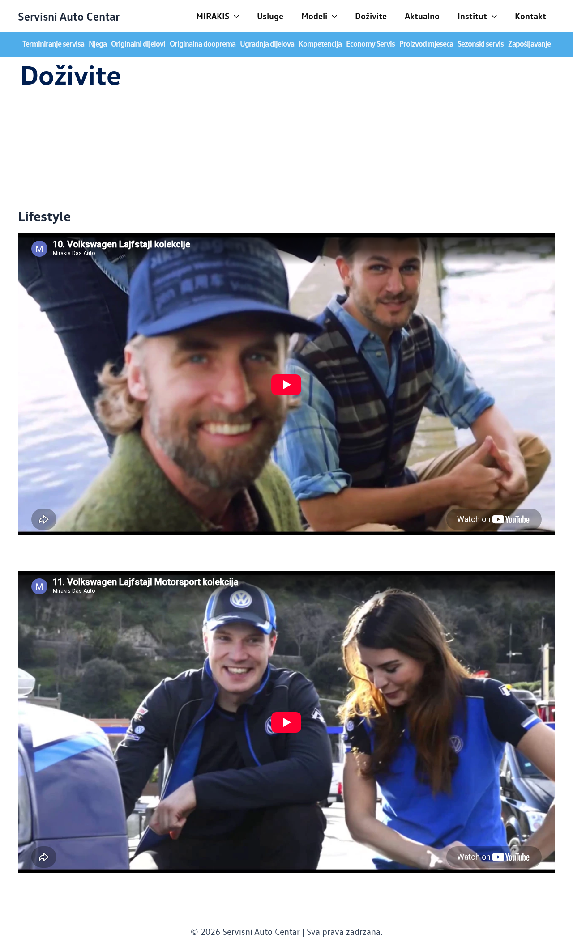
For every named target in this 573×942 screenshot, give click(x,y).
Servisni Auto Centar (69, 16)
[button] (234, 15)
